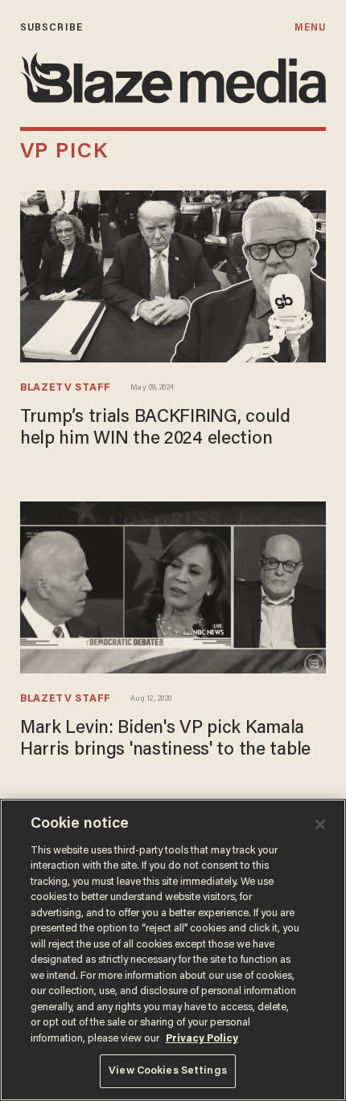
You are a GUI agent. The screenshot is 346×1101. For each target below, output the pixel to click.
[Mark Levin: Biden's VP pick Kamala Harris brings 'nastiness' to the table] (173, 585)
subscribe (51, 28)
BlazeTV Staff (65, 388)
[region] (173, 950)
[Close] (320, 824)
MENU (310, 28)
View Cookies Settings (168, 1071)
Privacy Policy (202, 1038)
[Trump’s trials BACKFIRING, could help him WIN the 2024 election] (173, 274)
